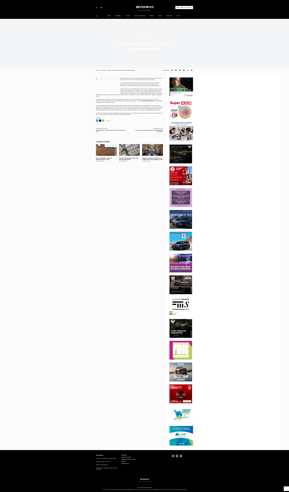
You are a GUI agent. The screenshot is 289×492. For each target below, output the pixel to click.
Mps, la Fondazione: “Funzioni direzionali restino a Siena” (104, 158)
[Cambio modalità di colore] (101, 7)
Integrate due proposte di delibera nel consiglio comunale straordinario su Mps (152, 158)
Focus (153, 36)
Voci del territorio (140, 15)
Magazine (169, 15)
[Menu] (96, 7)
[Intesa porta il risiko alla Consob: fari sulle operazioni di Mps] (129, 150)
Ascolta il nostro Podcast (185, 7)
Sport (178, 15)
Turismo (151, 15)
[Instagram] (177, 456)
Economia (118, 15)
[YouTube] (180, 456)
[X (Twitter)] (175, 70)
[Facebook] (171, 70)
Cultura (127, 15)
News (108, 15)
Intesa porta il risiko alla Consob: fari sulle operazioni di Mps (128, 158)
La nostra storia (126, 457)
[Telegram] (187, 70)
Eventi (160, 15)
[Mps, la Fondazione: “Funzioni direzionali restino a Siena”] (106, 150)
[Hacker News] (183, 70)
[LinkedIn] (179, 70)
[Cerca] (96, 16)
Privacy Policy (125, 463)
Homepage (124, 455)
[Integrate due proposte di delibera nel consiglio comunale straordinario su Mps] (152, 150)
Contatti (123, 461)
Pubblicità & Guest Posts (128, 459)
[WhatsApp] (191, 70)
